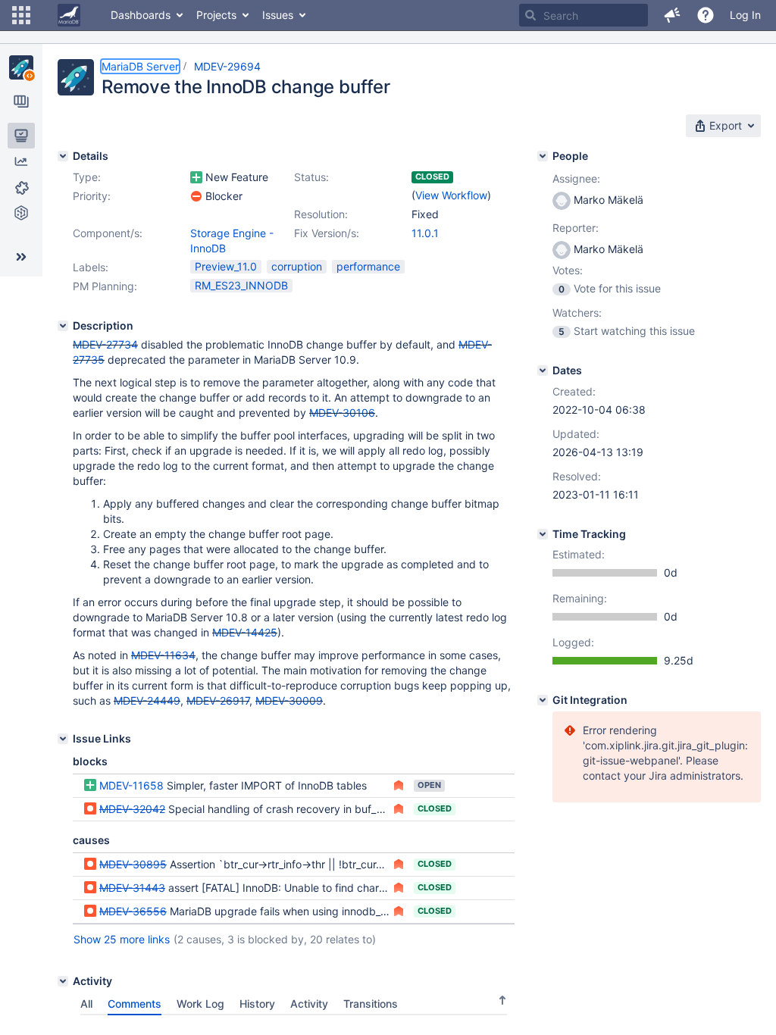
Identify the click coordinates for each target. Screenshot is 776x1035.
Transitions (370, 1003)
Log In (745, 14)
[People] (542, 156)
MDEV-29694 (227, 66)
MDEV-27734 (105, 344)
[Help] (705, 15)
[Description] (63, 326)
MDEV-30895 (133, 864)
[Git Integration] (542, 700)
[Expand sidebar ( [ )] (21, 256)
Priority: (92, 195)
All (86, 1003)
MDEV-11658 (131, 785)
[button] (21, 15)
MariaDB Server (140, 66)
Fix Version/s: (326, 233)
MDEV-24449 (147, 700)
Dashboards (141, 14)
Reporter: (575, 227)
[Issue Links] (63, 738)
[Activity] (63, 981)
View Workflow (451, 195)
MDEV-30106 (342, 412)
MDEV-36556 (133, 911)
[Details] (63, 156)
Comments (134, 1003)
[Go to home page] (69, 15)
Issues (277, 14)
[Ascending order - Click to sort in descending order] (502, 1000)
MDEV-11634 (163, 655)
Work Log (200, 1003)
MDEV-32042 (132, 808)
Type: (87, 176)
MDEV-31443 (132, 887)
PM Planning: (105, 286)
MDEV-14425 (244, 632)
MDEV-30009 (289, 700)
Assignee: (576, 178)
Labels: (90, 267)
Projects (216, 14)
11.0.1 (425, 233)
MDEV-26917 (217, 700)
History (257, 1003)
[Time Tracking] (542, 534)
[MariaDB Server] (21, 67)
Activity (309, 1003)
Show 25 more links (122, 939)
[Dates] (542, 370)
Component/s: (107, 233)
